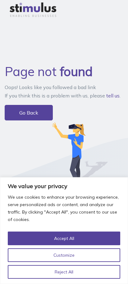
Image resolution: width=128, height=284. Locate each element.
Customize (64, 255)
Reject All (64, 272)
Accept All (64, 238)
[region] (64, 230)
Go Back (28, 113)
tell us (113, 95)
